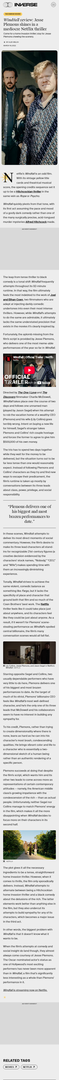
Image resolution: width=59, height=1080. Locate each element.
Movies (9, 1067)
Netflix (45, 604)
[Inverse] (26, 4)
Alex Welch (14, 42)
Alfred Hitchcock (36, 222)
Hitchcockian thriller (28, 191)
